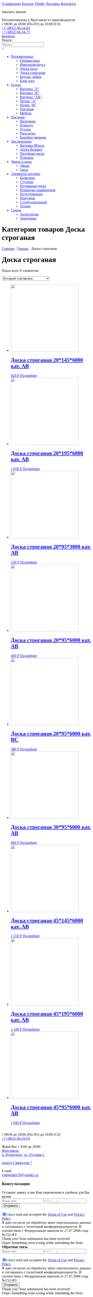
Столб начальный (33, 202)
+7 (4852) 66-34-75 (16, 32)
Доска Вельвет (31, 149)
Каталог (28, 4)
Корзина (8, 36)
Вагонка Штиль (32, 145)
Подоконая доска (33, 186)
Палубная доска (32, 153)
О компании (11, 4)
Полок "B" (28, 105)
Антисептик (29, 214)
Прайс (40, 4)
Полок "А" (28, 101)
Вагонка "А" (30, 89)
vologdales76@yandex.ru (20, 1175)
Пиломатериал (22, 56)
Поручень (27, 198)
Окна (24, 170)
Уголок (25, 129)
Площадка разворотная (37, 190)
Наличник (28, 121)
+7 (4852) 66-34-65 (16, 28)
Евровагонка (30, 60)
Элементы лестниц (25, 174)
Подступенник (31, 194)
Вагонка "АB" (31, 97)
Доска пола (28, 69)
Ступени (26, 182)
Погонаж (27, 109)
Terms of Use (57, 1214)
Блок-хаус (27, 81)
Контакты (68, 4)
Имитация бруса (32, 65)
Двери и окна (21, 162)
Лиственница (21, 141)
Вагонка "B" (29, 93)
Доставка (53, 4)
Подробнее (28, 375)
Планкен (26, 158)
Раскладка (27, 133)
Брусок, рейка (30, 77)
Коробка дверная (33, 137)
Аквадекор (28, 218)
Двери (25, 166)
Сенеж (16, 210)
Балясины (27, 178)
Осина (16, 85)
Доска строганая (32, 73)
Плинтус (26, 125)
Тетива (25, 206)
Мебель (25, 113)
